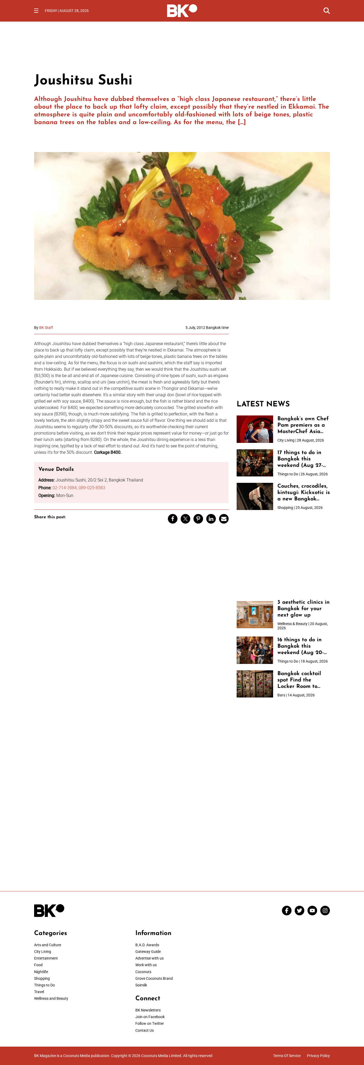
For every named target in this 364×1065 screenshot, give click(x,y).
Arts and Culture (47, 945)
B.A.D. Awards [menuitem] (147, 945)
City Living (42, 951)
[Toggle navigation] (36, 11)
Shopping (42, 978)
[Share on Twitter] (185, 519)
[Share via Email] (224, 519)
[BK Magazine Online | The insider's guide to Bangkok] (182, 10)
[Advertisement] (283, 358)
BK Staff (46, 327)
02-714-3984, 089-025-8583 (78, 487)
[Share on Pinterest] (198, 519)
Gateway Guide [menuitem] (148, 951)
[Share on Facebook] (172, 519)
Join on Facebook (150, 1017)
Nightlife (41, 972)
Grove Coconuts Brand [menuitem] (154, 978)
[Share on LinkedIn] (211, 519)
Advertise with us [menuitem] (149, 958)
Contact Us (144, 1030)
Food (38, 965)
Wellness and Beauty (51, 998)
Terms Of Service (287, 1056)
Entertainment (46, 958)
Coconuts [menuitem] (143, 972)
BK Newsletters (148, 1010)
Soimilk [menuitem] (141, 985)
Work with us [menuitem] (146, 965)
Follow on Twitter (149, 1023)
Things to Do (44, 985)
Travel (39, 992)
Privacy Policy (318, 1056)
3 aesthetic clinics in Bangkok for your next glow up (303, 609)
